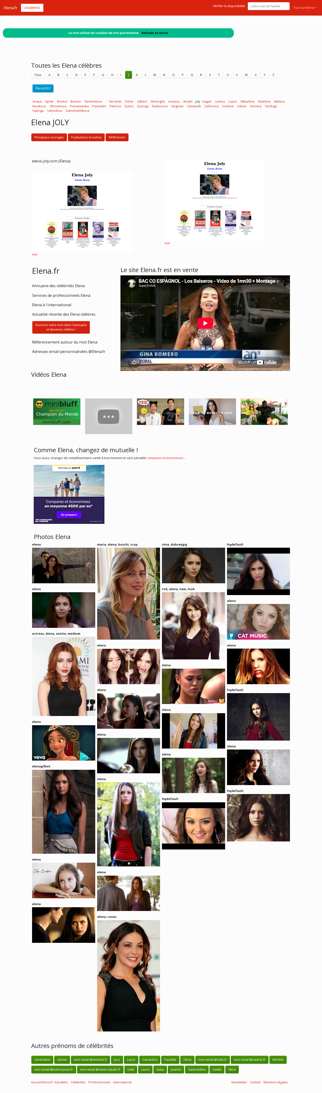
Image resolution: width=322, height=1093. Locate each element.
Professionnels (99, 1082)
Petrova (115, 106)
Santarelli (194, 106)
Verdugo (271, 106)
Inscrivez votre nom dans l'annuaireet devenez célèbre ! (61, 327)
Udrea (242, 106)
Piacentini (99, 106)
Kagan (207, 101)
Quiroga (143, 106)
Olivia (187, 1059)
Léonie (62, 1059)
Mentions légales (276, 1082)
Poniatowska (79, 106)
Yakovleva (54, 110)
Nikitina (279, 101)
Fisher (129, 101)
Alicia (232, 1069)
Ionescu (174, 101)
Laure (131, 1059)
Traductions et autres (86, 137)
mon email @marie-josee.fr (53, 1069)
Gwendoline (197, 1069)
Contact (255, 1082)
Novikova (39, 106)
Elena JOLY (43, 88)
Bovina (62, 101)
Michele (278, 1059)
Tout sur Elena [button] (303, 7)
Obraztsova (58, 106)
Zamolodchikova (77, 110)
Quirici (129, 106)
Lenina (220, 101)
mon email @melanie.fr (90, 1059)
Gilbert (142, 101)
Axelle (217, 1069)
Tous (37, 75)
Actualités (61, 1082)
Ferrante (115, 101)
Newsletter (239, 1082)
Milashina (247, 101)
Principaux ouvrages (49, 137)
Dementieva (93, 101)
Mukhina (264, 101)
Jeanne (176, 1069)
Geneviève (42, 1059)
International (122, 1082)
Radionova (160, 106)
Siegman (177, 106)
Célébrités (32, 8)
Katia (160, 1069)
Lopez (233, 101)
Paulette (170, 1059)
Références (117, 137)
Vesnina (255, 106)
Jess (117, 1059)
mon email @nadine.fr (249, 1059)
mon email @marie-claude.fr (100, 1069)
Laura (145, 1069)
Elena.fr (10, 7)
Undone (228, 106)
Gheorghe (157, 101)
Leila (131, 1069)
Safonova (211, 106)
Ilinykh (188, 101)
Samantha (149, 1059)
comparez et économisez (165, 458)
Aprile (49, 101)
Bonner (76, 101)
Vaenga (38, 110)
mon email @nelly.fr (212, 1059)
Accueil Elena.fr (42, 1082)
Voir (35, 254)
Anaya (37, 101)
